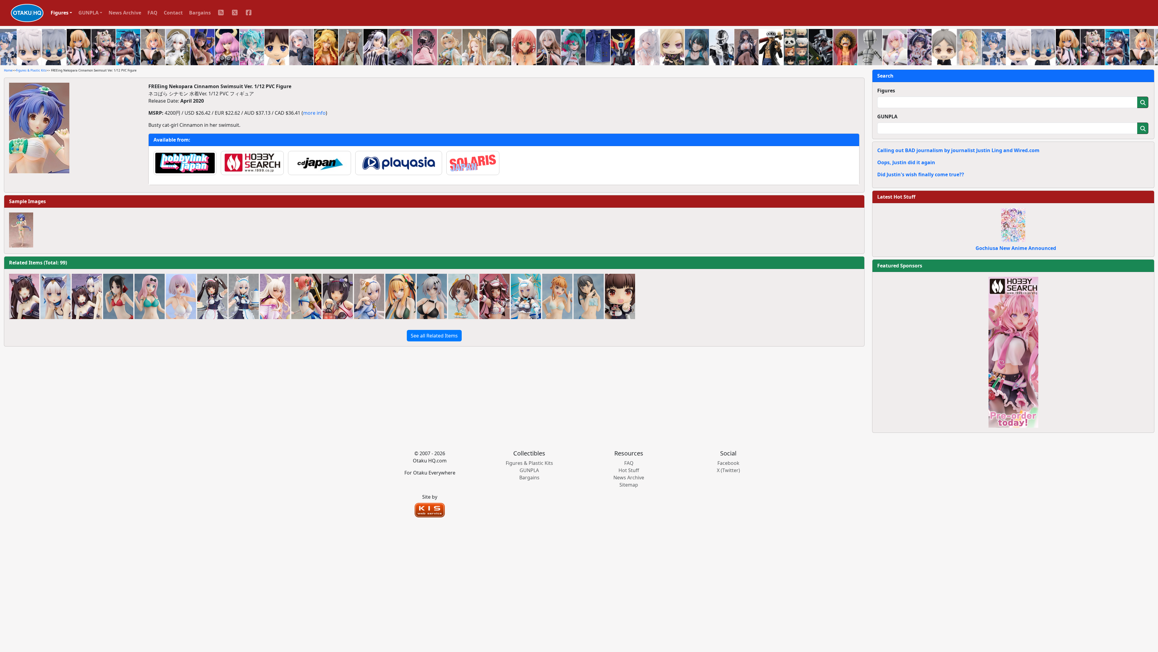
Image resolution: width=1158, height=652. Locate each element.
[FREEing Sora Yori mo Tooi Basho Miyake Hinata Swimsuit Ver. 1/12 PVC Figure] (557, 296)
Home (8, 70)
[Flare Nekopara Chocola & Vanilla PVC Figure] (87, 296)
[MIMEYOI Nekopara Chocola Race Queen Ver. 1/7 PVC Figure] (494, 296)
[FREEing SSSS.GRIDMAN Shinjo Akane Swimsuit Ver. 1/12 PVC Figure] (181, 296)
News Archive (125, 12)
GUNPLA (887, 116)
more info (314, 113)
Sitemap (628, 484)
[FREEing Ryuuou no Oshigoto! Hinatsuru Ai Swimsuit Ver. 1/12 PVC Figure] (463, 296)
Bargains (200, 12)
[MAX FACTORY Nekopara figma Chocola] (212, 296)
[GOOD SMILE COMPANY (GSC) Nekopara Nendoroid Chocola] (620, 296)
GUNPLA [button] (88, 12)
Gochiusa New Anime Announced (1016, 248)
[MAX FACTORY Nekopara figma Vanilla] (244, 296)
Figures (886, 90)
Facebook (728, 463)
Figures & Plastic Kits (31, 70)
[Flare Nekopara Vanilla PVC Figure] (55, 296)
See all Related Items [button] (434, 335)
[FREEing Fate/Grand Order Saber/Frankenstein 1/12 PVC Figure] (306, 296)
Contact (173, 12)
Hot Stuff (629, 470)
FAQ (152, 12)
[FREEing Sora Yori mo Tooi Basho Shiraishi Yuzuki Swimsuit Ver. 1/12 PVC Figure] (589, 296)
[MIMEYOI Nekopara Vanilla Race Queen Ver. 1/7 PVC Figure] (526, 296)
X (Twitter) (728, 470)
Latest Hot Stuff (896, 196)
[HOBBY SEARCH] (1013, 351)
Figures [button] (59, 12)
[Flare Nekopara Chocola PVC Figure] (24, 296)
